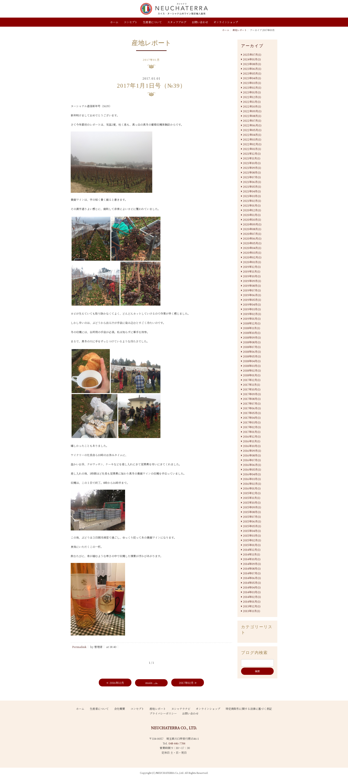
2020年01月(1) (252, 262)
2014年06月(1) (252, 578)
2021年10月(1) (252, 163)
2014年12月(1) (251, 549)
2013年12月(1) (251, 606)
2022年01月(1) (252, 149)
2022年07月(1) (252, 120)
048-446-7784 (177, 743)
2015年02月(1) (252, 540)
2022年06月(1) (252, 125)
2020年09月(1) (252, 224)
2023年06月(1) (252, 69)
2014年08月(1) (252, 568)
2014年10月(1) (251, 559)
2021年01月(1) (252, 205)
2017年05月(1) (252, 413)
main (148, 683)
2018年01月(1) (251, 375)
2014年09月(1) (252, 564)
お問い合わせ (200, 22)
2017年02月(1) (252, 427)
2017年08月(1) (252, 399)
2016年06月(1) (252, 465)
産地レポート (240, 30)
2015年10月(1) (252, 502)
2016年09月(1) (252, 450)
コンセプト (130, 22)
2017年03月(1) (252, 422)
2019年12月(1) (252, 267)
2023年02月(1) (252, 87)
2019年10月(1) (252, 276)
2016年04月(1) (252, 474)
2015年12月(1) (252, 493)
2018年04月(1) (252, 361)
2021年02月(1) (252, 201)
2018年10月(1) (251, 333)
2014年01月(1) (251, 601)
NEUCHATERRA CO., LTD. (174, 727)
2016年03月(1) (252, 479)
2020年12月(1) (252, 210)
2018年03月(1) (252, 366)
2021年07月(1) (252, 177)
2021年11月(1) (251, 158)
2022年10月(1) (252, 106)
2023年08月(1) (252, 64)
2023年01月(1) (252, 92)
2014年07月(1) (252, 573)
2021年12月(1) (252, 153)
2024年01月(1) (252, 59)
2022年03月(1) (252, 139)
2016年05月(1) (252, 469)
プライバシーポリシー (163, 713)
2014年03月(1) (252, 592)
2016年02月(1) (252, 483)
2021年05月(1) (252, 186)
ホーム (114, 22)
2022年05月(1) (252, 130)
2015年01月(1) (252, 545)
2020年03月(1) (252, 252)
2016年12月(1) (252, 436)
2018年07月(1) (252, 347)
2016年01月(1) (252, 488)
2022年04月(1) (252, 135)
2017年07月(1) (252, 403)
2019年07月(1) (252, 290)
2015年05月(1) (252, 526)
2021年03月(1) (252, 196)
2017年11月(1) (251, 384)
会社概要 (119, 709)
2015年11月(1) (251, 498)
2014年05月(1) (252, 583)
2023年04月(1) (252, 78)
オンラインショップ (226, 22)
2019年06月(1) (252, 295)
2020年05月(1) (252, 243)
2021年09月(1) (252, 168)
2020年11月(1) (252, 215)
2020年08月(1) (252, 229)
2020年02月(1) (252, 257)
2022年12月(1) (252, 97)
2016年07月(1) (252, 460)
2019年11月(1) (251, 271)
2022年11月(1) (252, 102)
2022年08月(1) (252, 116)
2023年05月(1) (252, 73)
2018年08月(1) (252, 342)
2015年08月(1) (252, 512)
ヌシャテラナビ (180, 709)
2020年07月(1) (252, 234)
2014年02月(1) (252, 597)
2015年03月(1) (252, 535)
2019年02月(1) (252, 314)
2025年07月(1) (252, 54)
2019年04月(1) (252, 304)
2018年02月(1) (252, 370)
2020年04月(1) (252, 248)
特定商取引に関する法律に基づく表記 (249, 709)
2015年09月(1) (252, 507)
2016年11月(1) (251, 441)
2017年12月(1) (251, 380)
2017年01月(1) (251, 432)
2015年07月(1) (252, 516)
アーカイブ (252, 46)
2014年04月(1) (252, 587)
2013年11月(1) (251, 611)
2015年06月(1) (252, 521)
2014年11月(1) (251, 554)
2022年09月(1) (252, 111)
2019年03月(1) (252, 309)
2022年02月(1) (252, 144)
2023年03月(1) (252, 83)
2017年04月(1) (252, 417)
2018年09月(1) (252, 337)
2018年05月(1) (252, 356)
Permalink (79, 647)
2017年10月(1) (251, 389)
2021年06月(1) (252, 182)
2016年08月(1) (252, 455)
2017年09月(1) (252, 394)
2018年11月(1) (251, 328)
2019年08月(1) (252, 285)
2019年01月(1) (252, 318)
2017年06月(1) (252, 408)
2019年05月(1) (252, 300)
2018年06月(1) (252, 351)
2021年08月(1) (252, 172)
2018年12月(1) (251, 323)
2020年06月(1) (252, 238)
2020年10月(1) (252, 219)
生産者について (152, 22)
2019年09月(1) (252, 281)
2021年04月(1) (252, 191)
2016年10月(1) (252, 446)
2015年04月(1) (252, 531)
